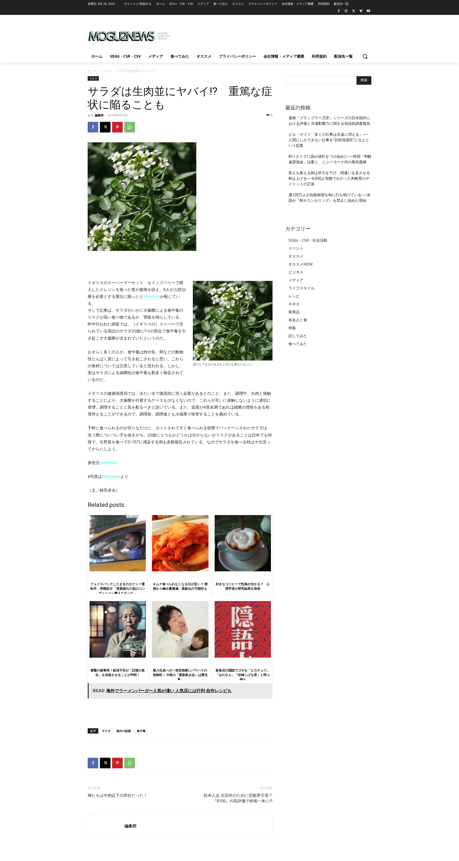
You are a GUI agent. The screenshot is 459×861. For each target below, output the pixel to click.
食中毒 (141, 731)
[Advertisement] (269, 34)
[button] (365, 56)
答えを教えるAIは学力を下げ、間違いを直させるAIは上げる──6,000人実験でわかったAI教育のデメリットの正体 (329, 178)
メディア (295, 279)
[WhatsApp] (129, 127)
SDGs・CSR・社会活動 (307, 240)
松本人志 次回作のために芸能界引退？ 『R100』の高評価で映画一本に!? (238, 798)
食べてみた (297, 343)
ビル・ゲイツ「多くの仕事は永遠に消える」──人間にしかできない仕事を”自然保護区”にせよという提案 (328, 140)
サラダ (106, 731)
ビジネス (295, 272)
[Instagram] (346, 11)
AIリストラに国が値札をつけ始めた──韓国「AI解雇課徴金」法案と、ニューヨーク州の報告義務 (329, 159)
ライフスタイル (301, 287)
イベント (295, 248)
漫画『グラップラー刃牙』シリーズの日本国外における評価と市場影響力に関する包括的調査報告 (329, 121)
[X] (354, 11)
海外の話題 (123, 731)
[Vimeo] (361, 11)
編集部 (99, 115)
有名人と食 (297, 319)
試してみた (297, 335)
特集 (292, 327)
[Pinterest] (117, 127)
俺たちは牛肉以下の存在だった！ (117, 795)
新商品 (294, 311)
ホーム (92, 70)
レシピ (294, 295)
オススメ (295, 256)
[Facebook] (339, 11)
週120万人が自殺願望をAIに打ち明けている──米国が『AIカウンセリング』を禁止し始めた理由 (329, 198)
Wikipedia (111, 476)
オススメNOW (300, 264)
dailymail (151, 296)
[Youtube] (368, 11)
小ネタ (107, 70)
